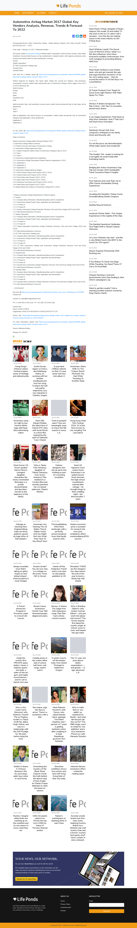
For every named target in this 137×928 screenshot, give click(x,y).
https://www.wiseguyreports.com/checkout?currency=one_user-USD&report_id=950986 (53, 292)
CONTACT (53, 13)
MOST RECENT (28, 13)
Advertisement (65, 907)
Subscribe (106, 911)
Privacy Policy (65, 904)
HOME (16, 13)
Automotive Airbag (33, 54)
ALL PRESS (41, 13)
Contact (63, 911)
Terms (62, 901)
